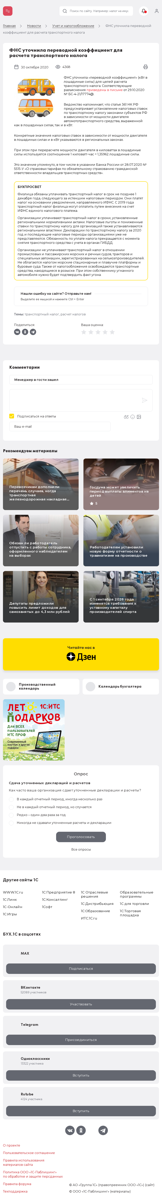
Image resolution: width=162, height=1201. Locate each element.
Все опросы (81, 849)
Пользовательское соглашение (29, 1153)
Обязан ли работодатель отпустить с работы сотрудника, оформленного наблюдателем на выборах (40, 549)
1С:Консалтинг (55, 900)
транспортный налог (42, 314)
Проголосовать (81, 837)
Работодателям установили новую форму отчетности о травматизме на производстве (118, 551)
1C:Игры (10, 914)
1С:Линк (10, 900)
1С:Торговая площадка (130, 913)
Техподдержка (15, 1191)
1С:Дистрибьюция (97, 904)
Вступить (81, 1075)
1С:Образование (95, 911)
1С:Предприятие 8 (58, 892)
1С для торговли (134, 904)
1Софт (47, 907)
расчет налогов (73, 314)
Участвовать (81, 1004)
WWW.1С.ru (13, 892)
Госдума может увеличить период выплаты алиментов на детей (119, 491)
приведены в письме (105, 90)
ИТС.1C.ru (89, 918)
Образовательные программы (136, 894)
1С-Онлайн (12, 907)
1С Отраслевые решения (94, 894)
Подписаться (81, 969)
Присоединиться (81, 1040)
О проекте (11, 1145)
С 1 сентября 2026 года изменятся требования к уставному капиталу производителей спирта (113, 605)
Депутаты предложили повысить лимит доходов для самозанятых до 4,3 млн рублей (39, 607)
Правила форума (17, 1184)
